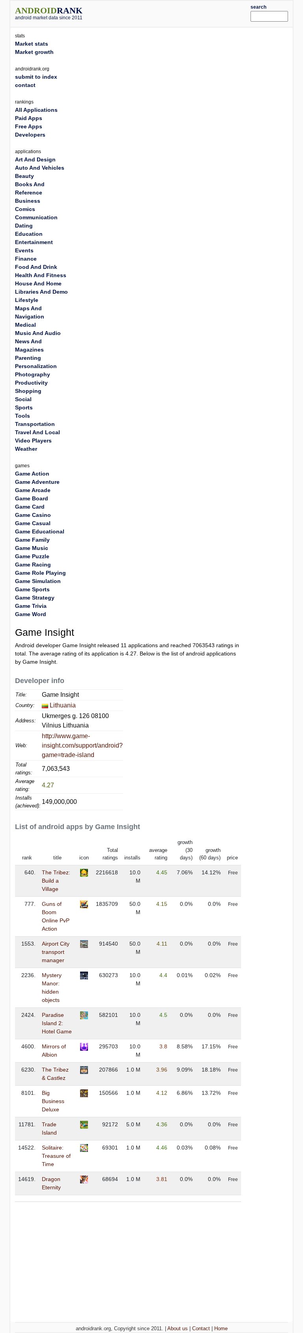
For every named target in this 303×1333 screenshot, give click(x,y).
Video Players (33, 440)
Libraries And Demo (41, 292)
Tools (22, 416)
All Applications (36, 110)
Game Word (30, 614)
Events (24, 250)
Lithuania (63, 705)
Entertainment (34, 242)
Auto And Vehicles (39, 168)
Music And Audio (38, 333)
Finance (26, 258)
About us (177, 1328)
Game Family (32, 540)
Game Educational (39, 531)
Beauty (24, 176)
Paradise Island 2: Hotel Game (57, 1023)
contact (25, 85)
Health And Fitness (40, 275)
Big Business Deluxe (53, 1101)
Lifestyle (26, 300)
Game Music (31, 548)
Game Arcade (32, 490)
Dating (24, 225)
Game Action (32, 473)
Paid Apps (28, 118)
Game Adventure (37, 482)
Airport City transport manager (55, 952)
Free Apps (28, 126)
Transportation (35, 424)
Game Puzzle (32, 556)
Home (221, 1328)
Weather (26, 449)
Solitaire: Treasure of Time (56, 1155)
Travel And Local (37, 432)
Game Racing (33, 564)
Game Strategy (34, 597)
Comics (25, 209)
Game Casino (33, 515)
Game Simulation (38, 581)
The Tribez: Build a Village (56, 880)
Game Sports (32, 589)
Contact (201, 1328)
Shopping (28, 391)
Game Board (31, 498)
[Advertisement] (178, 12)
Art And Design (35, 159)
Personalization (36, 366)
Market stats (31, 44)
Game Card (30, 507)
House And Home (38, 283)
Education (29, 234)
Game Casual (32, 523)
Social (23, 399)
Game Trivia (31, 606)
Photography (32, 374)
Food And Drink (36, 267)
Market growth (34, 52)
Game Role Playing (40, 573)
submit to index (36, 77)
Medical (25, 325)
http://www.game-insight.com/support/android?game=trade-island (82, 745)
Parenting (28, 358)
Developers (30, 134)
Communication (36, 217)
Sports (24, 407)
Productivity (31, 383)
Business (27, 201)
